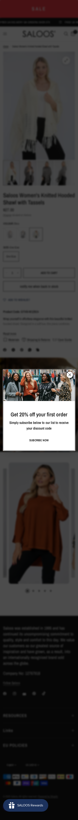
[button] (39, 440)
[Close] (70, 375)
